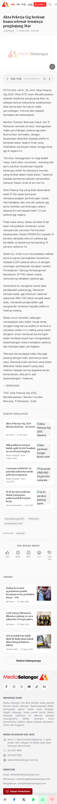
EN (18, 4)
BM (13, 4)
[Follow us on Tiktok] (37, 686)
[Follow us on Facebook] (6, 686)
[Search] (49, 4)
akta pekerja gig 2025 (14, 518)
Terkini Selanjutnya (28, 660)
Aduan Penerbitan (20, 791)
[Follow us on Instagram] (14, 686)
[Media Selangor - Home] (5, 4)
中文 (24, 4)
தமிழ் (30, 4)
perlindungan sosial (13, 523)
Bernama (10, 30)
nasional (20, 533)
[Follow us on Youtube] (29, 686)
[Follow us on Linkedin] (44, 686)
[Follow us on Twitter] (21, 686)
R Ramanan (34, 518)
